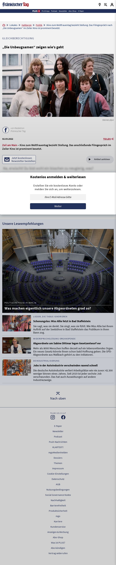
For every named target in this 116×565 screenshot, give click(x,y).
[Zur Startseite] (3, 25)
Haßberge (27, 25)
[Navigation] (100, 4)
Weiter (58, 206)
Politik (39, 25)
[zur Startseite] (15, 4)
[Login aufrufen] (112, 4)
